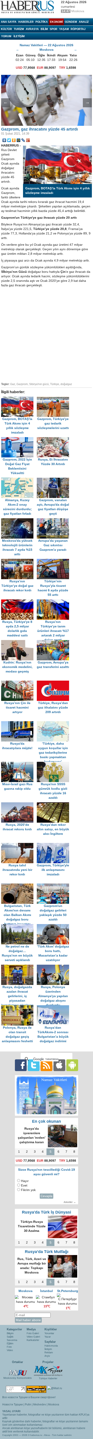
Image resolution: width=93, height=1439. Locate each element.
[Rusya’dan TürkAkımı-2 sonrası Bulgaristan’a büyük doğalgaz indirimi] (54, 1007)
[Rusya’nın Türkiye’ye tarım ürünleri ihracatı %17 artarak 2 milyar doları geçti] (54, 601)
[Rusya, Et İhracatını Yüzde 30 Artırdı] (54, 439)
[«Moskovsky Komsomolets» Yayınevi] (17, 1370)
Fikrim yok (28, 1190)
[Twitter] (9, 140)
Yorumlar (49, 1333)
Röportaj (78, 29)
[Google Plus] (28, 140)
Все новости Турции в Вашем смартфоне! (29, 1397)
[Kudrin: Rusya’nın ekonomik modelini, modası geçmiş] (19, 642)
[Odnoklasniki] (14, 140)
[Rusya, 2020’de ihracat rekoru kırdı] (19, 804)
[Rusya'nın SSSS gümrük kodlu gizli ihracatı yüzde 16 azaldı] (54, 764)
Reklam (48, 1352)
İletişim (48, 1349)
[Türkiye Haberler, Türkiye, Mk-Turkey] (48, 1370)
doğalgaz (66, 384)
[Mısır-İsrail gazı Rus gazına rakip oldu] (19, 764)
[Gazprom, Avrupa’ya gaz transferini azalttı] (54, 642)
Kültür (6, 29)
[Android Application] (72, 1065)
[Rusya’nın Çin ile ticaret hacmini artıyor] (19, 682)
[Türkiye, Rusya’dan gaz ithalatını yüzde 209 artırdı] (54, 682)
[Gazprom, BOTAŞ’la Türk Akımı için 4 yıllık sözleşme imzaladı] (19, 398)
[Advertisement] (46, 334)
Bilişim (10, 1333)
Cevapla (46, 1196)
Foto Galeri (33, 1333)
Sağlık (10, 1336)
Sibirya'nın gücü (39, 384)
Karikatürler (33, 1340)
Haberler (26, 21)
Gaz (12, 384)
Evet (24, 1185)
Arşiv (47, 1355)
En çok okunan (46, 1121)
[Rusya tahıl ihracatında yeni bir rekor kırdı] (19, 845)
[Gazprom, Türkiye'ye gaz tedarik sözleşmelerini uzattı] (54, 398)
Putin (28, 1404)
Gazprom (22, 384)
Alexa (47, 1435)
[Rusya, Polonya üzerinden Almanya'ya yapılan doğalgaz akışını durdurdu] (54, 967)
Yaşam (64, 29)
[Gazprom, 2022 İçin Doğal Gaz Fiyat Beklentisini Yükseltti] (19, 439)
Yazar (47, 1336)
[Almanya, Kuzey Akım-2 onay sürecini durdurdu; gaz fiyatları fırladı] (19, 480)
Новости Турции (12, 1404)
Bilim (44, 29)
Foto (9, 1346)
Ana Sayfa (8, 21)
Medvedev (39, 1404)
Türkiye (54, 384)
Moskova (53, 1404)
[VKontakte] (4, 140)
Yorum (6, 36)
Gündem (71, 21)
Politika (41, 21)
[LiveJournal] (23, 140)
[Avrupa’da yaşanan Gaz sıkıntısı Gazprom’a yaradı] (54, 520)
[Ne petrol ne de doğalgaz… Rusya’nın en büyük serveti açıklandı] (19, 926)
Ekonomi (56, 21)
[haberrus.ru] (28, 7)
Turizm (19, 29)
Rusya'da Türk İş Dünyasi (46, 1212)
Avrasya (32, 29)
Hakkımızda (51, 1345)
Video (10, 1350)
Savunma (12, 1340)
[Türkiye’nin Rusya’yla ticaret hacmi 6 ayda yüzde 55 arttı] (54, 561)
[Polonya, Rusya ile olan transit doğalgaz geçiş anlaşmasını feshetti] (19, 1007)
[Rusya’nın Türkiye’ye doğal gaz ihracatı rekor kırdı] (19, 561)
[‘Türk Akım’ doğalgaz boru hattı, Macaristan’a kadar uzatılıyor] (54, 926)
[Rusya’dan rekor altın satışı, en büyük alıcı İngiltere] (54, 804)
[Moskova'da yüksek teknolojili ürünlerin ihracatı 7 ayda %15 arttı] (19, 520)
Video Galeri (33, 1336)
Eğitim (10, 1343)
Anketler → (70, 1202)
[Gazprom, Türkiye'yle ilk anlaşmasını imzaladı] (54, 845)
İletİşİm (19, 36)
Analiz (84, 21)
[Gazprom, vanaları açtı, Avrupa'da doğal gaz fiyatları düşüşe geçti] (54, 480)
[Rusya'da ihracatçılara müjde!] (19, 723)
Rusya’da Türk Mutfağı (46, 1251)
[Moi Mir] (18, 140)
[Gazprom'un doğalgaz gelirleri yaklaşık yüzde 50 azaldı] (54, 885)
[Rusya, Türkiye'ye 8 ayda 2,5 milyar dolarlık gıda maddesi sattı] (19, 601)
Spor (53, 29)
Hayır (25, 1181)
